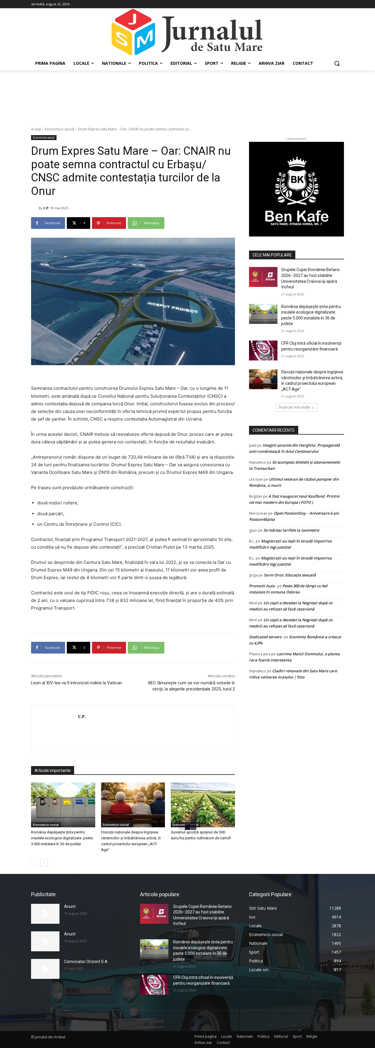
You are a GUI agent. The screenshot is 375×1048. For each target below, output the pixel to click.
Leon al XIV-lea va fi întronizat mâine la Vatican (76, 682)
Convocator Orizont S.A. (86, 961)
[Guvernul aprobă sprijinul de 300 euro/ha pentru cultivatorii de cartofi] (203, 804)
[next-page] (44, 862)
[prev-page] (34, 862)
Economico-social (59, 129)
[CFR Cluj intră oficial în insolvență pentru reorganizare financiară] (263, 350)
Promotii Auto (262, 585)
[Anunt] (45, 914)
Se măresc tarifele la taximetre (291, 530)
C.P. (46, 208)
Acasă (36, 129)
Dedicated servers (265, 636)
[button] (337, 63)
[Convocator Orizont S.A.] (45, 969)
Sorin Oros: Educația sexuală (290, 575)
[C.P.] (35, 208)
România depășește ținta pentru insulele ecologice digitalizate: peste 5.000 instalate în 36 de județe (62, 838)
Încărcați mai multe (294, 407)
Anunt (70, 906)
